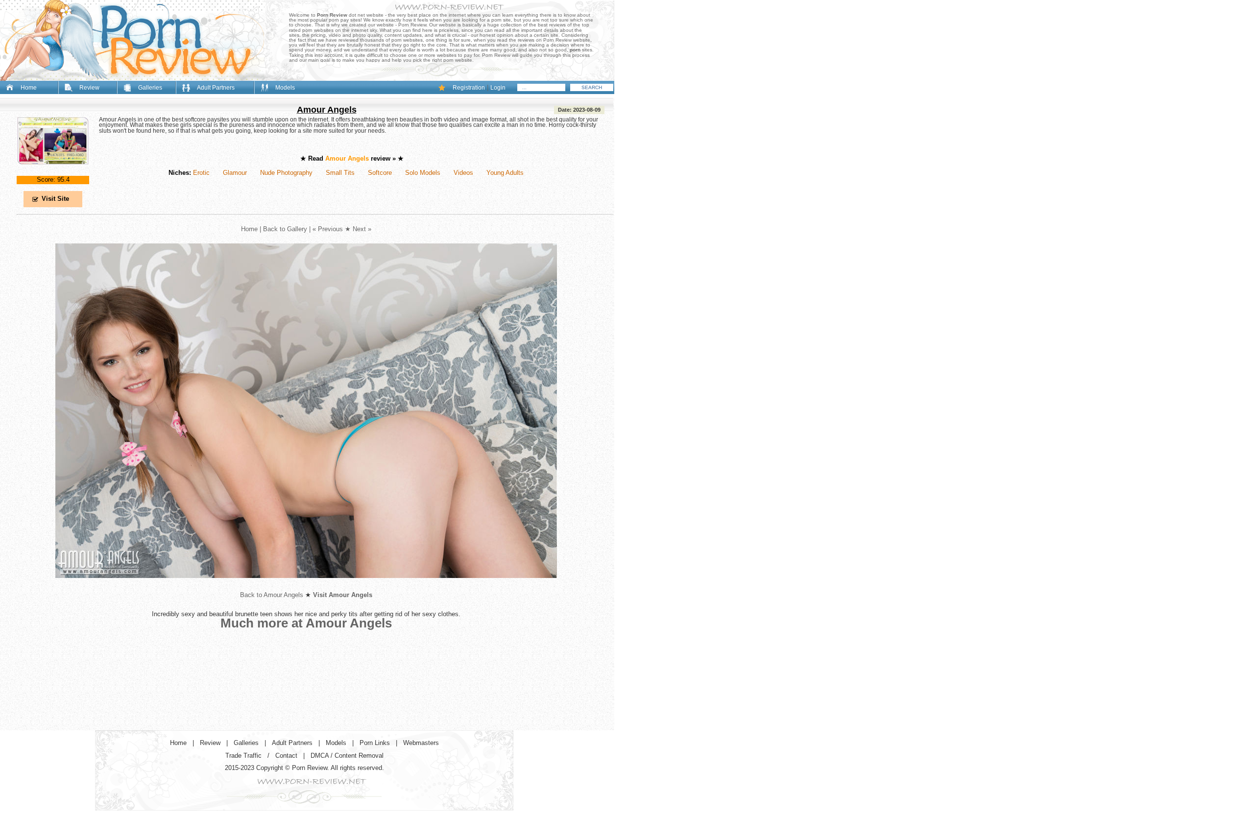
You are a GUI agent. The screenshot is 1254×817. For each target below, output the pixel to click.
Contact (286, 755)
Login (498, 88)
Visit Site (55, 198)
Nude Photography (286, 172)
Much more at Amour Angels (306, 623)
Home (29, 88)
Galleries (150, 88)
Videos (463, 172)
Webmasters (421, 742)
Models (285, 88)
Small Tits (340, 172)
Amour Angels (327, 110)
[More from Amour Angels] (306, 585)
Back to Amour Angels (271, 595)
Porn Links (375, 742)
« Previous (328, 229)
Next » (362, 229)
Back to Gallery (285, 229)
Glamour (235, 172)
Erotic (201, 172)
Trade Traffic (243, 755)
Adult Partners (216, 88)
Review (89, 88)
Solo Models (422, 172)
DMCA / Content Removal (347, 755)
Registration (469, 88)
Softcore (380, 172)
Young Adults (505, 172)
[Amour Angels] (53, 172)
